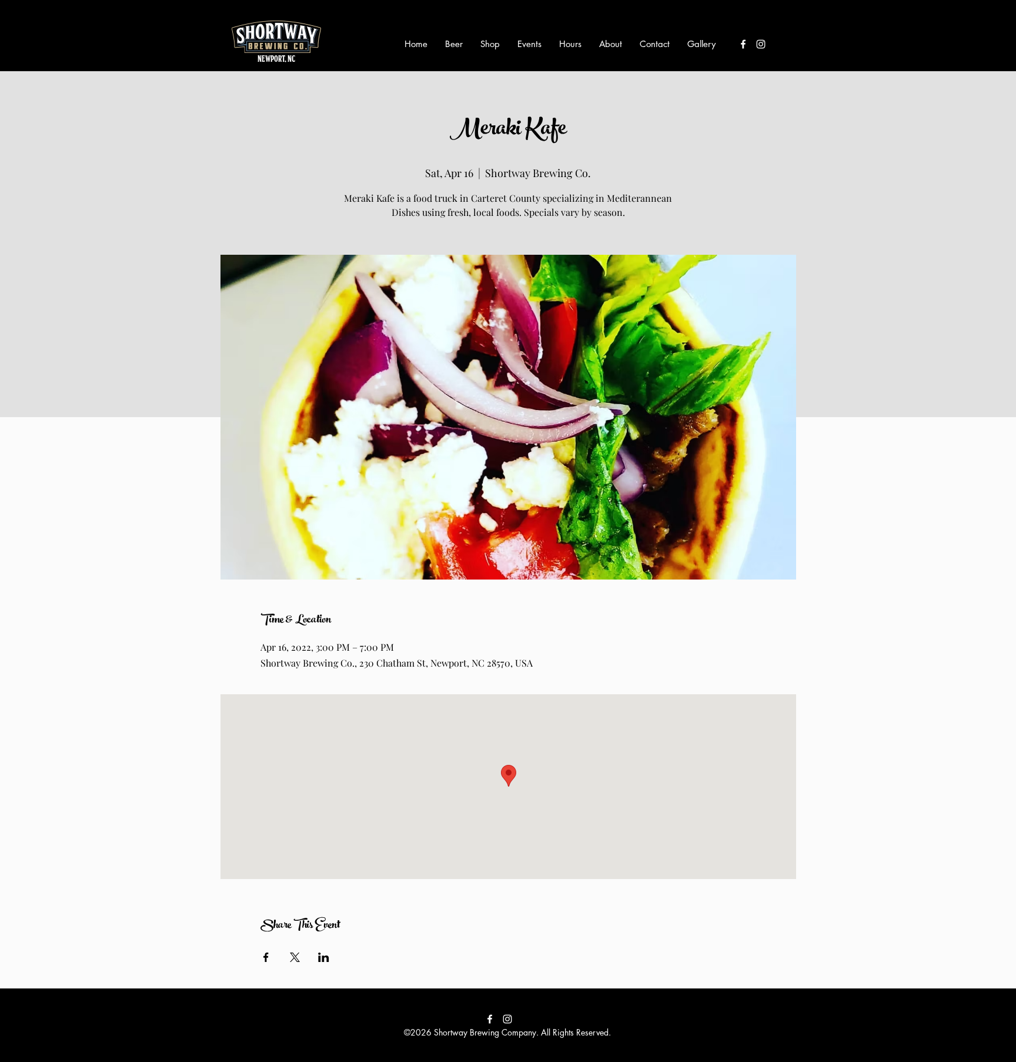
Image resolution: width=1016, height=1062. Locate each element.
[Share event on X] (294, 957)
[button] (454, 44)
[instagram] (761, 44)
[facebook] (743, 44)
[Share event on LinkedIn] (323, 957)
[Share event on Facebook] (266, 957)
